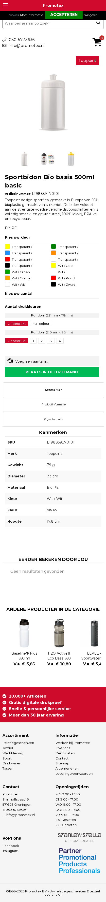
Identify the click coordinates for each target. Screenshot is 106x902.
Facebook (10, 846)
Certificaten (65, 753)
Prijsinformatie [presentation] (53, 419)
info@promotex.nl (27, 45)
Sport (7, 758)
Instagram (10, 851)
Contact (62, 758)
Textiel (7, 748)
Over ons (62, 748)
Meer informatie (31, 15)
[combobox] (53, 23)
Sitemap (62, 763)
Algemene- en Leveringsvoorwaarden (74, 770)
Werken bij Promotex (72, 743)
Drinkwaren (11, 763)
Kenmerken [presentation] (53, 389)
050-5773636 (22, 39)
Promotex (53, 5)
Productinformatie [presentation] (54, 404)
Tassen (7, 768)
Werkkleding (12, 753)
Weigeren (91, 15)
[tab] (53, 389)
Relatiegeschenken (18, 743)
